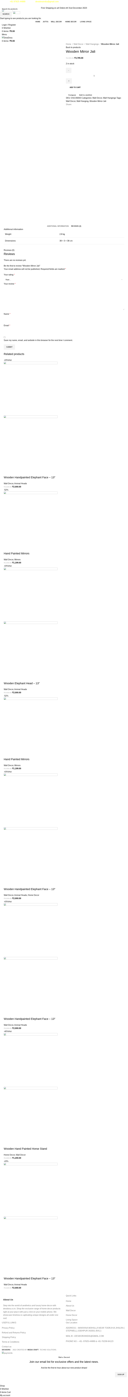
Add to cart (75, 87)
